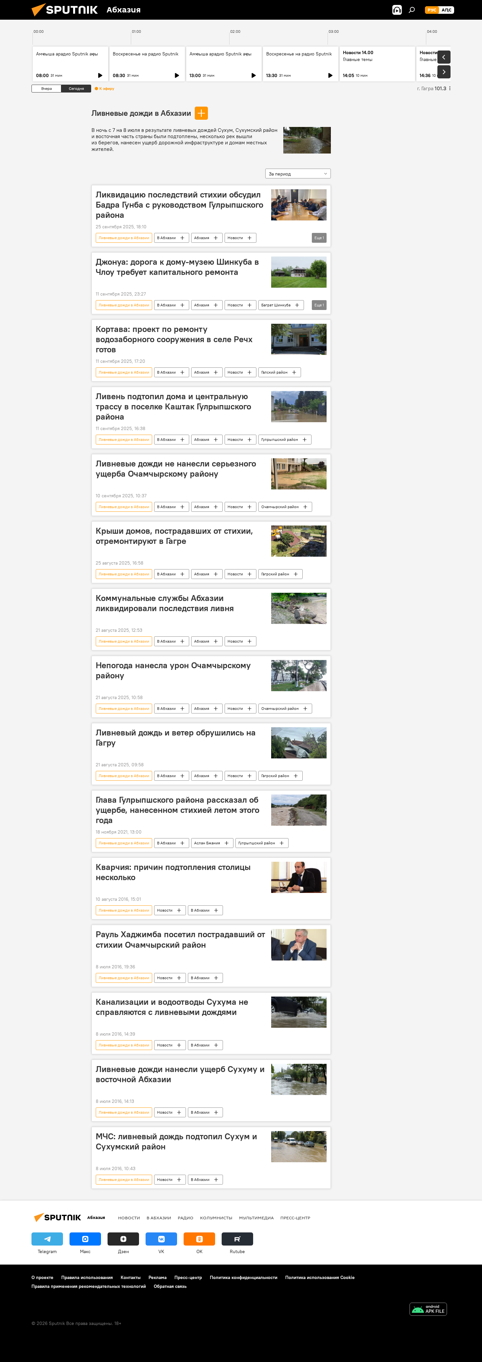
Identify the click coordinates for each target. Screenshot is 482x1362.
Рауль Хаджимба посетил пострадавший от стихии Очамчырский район (180, 939)
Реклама (158, 1277)
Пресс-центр (295, 1218)
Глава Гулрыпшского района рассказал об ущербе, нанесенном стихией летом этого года (177, 809)
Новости (235, 237)
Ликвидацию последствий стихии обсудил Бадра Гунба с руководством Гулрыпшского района (179, 204)
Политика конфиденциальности (243, 1277)
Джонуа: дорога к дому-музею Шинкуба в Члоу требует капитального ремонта (177, 267)
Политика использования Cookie (320, 1277)
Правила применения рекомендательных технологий (88, 1286)
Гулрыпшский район (279, 439)
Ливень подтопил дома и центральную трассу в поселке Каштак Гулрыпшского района (173, 406)
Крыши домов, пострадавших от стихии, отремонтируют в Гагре (174, 536)
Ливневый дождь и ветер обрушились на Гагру (176, 737)
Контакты (131, 1277)
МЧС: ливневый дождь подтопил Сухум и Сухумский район (176, 1141)
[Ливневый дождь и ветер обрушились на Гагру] (299, 742)
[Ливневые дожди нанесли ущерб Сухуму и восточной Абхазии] (299, 1079)
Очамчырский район (280, 506)
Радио (185, 1218)
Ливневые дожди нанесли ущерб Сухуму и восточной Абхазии (180, 1074)
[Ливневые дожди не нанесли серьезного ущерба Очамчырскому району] (299, 473)
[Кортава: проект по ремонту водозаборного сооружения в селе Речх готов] (299, 339)
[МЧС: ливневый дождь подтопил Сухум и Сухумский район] (299, 1146)
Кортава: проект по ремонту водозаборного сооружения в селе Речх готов (174, 339)
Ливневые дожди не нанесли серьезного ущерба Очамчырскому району (176, 468)
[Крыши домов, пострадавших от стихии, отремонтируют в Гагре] (299, 541)
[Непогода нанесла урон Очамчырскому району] (299, 675)
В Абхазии (166, 237)
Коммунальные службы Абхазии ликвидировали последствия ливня (165, 603)
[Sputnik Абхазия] (67, 18)
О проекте (42, 1277)
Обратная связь (170, 1286)
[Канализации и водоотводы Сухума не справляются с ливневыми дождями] (299, 1012)
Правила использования (87, 1277)
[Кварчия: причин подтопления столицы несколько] (299, 877)
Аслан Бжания (207, 842)
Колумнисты (216, 1218)
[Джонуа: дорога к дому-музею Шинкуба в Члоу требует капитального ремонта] (299, 272)
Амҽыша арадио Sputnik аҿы (67, 54)
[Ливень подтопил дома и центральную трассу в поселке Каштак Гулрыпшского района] (299, 406)
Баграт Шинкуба (276, 304)
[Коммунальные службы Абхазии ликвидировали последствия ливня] (299, 608)
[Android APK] (428, 1310)
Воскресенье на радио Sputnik (145, 54)
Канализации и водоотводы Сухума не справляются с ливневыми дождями (172, 1007)
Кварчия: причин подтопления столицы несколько (173, 872)
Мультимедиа (256, 1218)
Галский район (274, 372)
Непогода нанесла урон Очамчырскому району (173, 670)
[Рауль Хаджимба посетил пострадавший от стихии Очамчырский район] (299, 944)
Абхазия (201, 237)
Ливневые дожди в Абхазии (141, 113)
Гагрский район (275, 573)
